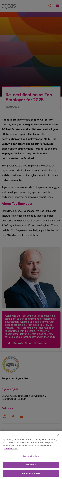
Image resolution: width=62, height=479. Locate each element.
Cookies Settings (30, 456)
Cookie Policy (10, 448)
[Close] (58, 435)
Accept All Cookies (31, 473)
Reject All (31, 464)
